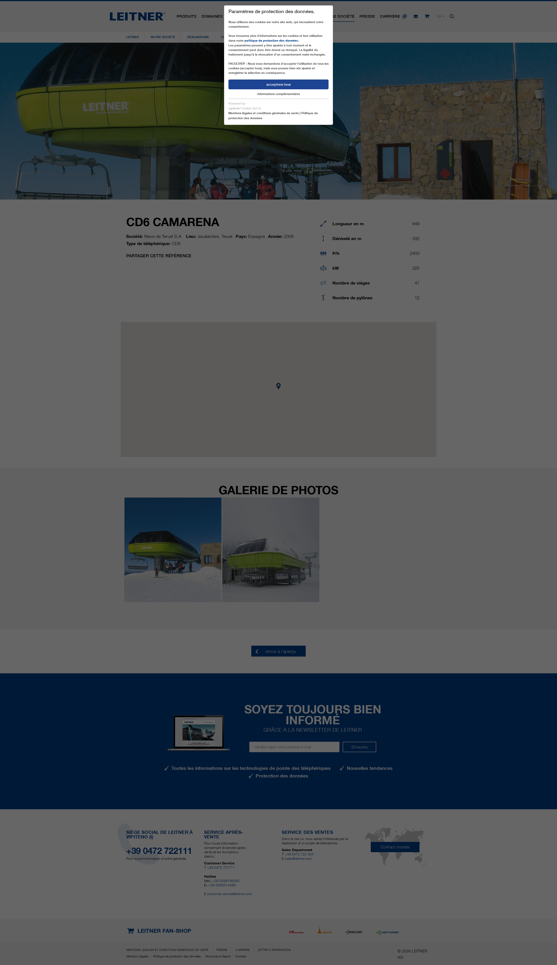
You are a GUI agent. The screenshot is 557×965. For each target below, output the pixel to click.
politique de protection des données (271, 40)
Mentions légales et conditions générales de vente (263, 113)
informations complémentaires (278, 94)
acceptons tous (278, 84)
